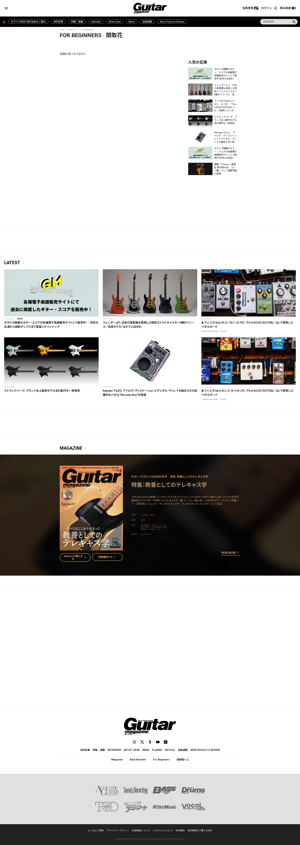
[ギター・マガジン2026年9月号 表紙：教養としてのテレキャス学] (91, 548)
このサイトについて (163, 830)
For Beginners (87, 29)
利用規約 (180, 830)
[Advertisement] (150, 622)
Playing (157, 750)
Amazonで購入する (76, 557)
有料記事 (58, 21)
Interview (96, 21)
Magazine (74, 448)
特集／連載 (77, 21)
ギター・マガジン (68, 29)
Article (170, 750)
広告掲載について (141, 830)
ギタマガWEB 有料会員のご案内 (28, 21)
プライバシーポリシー (117, 830)
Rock (224, 331)
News (131, 21)
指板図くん (183, 759)
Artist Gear (115, 21)
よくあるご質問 (96, 830)
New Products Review (172, 21)
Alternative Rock (210, 331)
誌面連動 (147, 21)
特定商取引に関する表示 (200, 830)
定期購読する (107, 557)
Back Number (138, 759)
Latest (15, 263)
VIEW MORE (230, 553)
